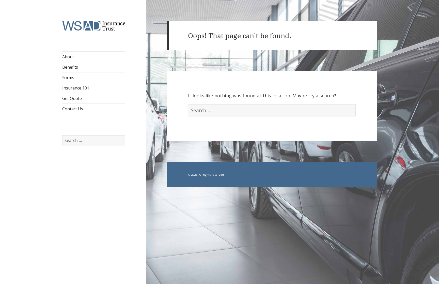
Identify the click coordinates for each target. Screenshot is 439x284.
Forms (68, 77)
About (68, 56)
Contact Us (72, 109)
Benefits (70, 67)
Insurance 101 (75, 88)
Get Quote (72, 98)
